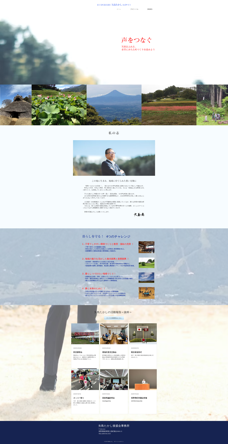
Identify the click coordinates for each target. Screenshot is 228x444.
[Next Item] (225, 105)
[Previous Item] (3, 105)
